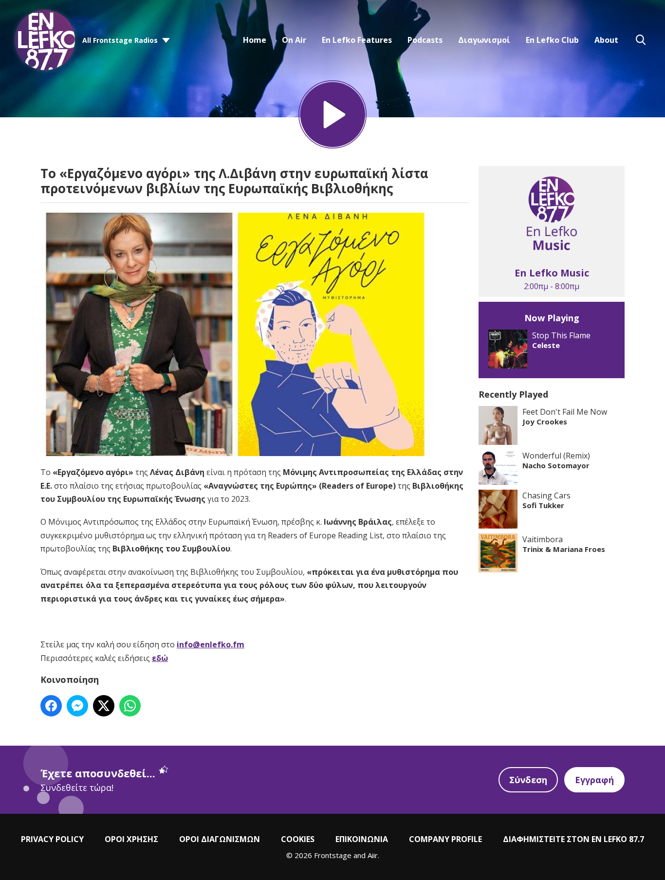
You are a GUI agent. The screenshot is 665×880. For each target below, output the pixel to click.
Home (254, 40)
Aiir (373, 855)
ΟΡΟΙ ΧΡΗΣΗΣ (131, 839)
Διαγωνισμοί (484, 40)
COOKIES (297, 839)
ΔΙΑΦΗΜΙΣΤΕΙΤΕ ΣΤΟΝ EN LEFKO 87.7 (573, 839)
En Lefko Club (552, 40)
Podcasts (425, 40)
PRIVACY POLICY (52, 839)
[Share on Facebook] (51, 705)
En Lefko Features (357, 40)
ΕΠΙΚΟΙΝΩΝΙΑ (361, 839)
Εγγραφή (594, 780)
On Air (294, 40)
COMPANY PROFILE (445, 839)
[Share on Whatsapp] (130, 705)
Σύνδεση (528, 780)
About (606, 40)
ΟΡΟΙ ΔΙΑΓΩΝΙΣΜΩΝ (219, 839)
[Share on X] (103, 705)
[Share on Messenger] (77, 705)
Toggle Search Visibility (641, 40)
